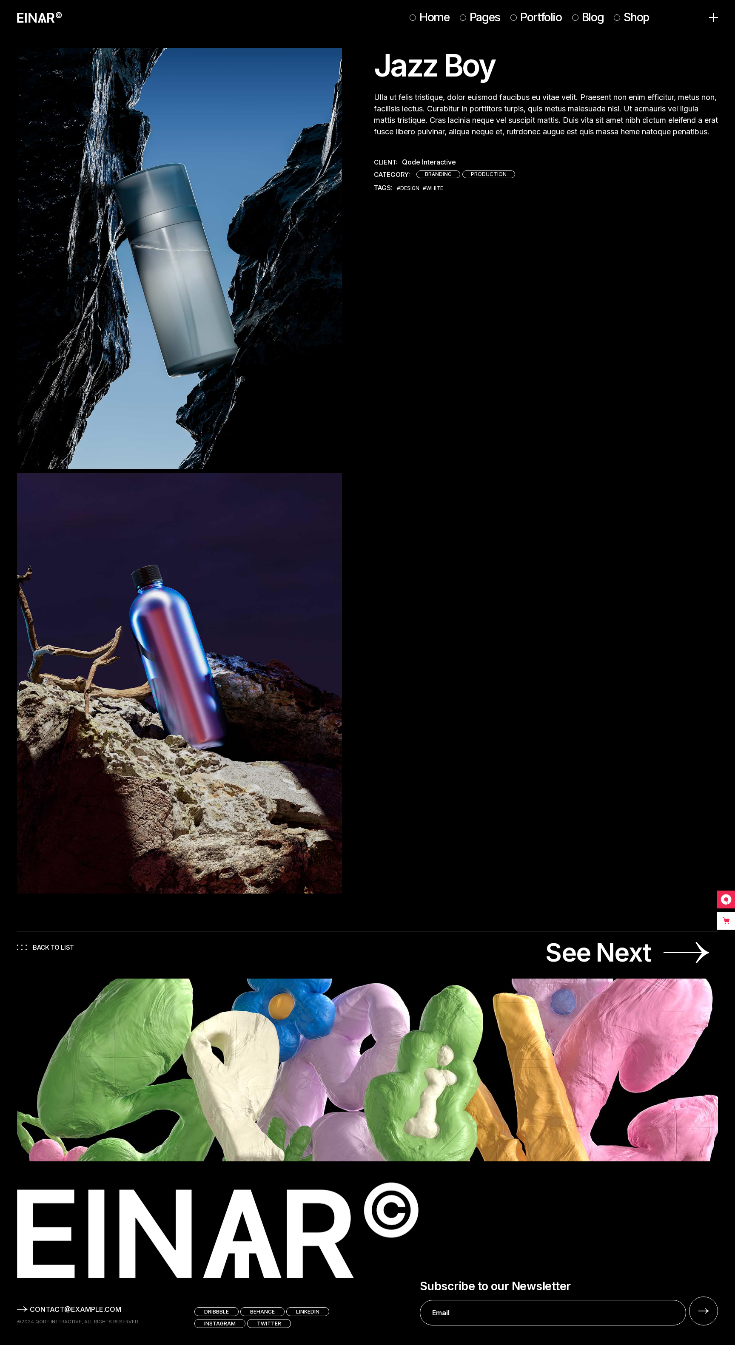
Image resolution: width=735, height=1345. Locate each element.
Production (489, 174)
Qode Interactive (429, 162)
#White (433, 188)
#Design (408, 188)
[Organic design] (179, 683)
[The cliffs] (179, 258)
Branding (438, 174)
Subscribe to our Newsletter (495, 1286)
